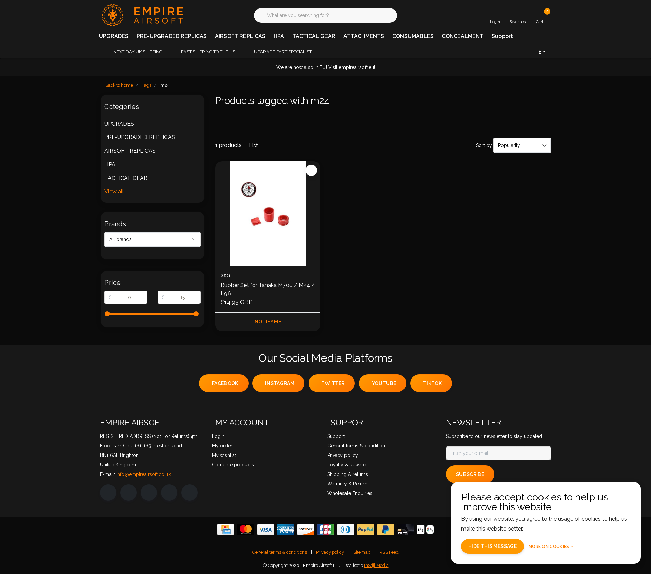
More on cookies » (551, 546)
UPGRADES (114, 36)
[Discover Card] (305, 529)
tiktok (432, 383)
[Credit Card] (225, 529)
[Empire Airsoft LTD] (141, 15)
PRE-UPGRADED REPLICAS (172, 36)
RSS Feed (389, 552)
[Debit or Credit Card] (405, 529)
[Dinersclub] (345, 529)
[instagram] (128, 492)
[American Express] (285, 529)
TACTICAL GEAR (313, 36)
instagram (279, 383)
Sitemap (361, 552)
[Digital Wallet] (425, 529)
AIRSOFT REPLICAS (240, 36)
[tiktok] (189, 492)
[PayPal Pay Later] (385, 529)
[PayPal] (365, 529)
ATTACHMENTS (363, 36)
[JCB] (325, 529)
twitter (332, 383)
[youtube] (169, 492)
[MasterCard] (245, 529)
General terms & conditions (279, 552)
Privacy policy (330, 552)
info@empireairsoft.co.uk (143, 474)
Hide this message (492, 546)
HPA (279, 36)
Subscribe (470, 474)
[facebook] (108, 492)
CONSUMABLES (413, 36)
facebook (225, 383)
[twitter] (149, 492)
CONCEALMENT (463, 36)
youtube (384, 383)
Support (502, 36)
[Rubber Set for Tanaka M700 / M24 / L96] (267, 213)
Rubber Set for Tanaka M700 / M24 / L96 (268, 289)
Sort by (484, 145)
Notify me (268, 322)
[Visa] (265, 529)
